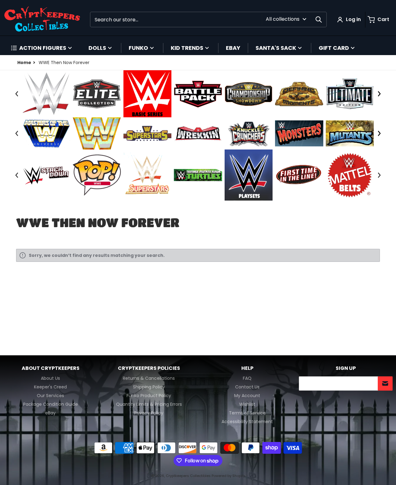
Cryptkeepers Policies (149, 368)
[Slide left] (16, 94)
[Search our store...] (318, 19)
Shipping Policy (149, 387)
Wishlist (247, 404)
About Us (50, 378)
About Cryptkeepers (51, 368)
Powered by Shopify (228, 475)
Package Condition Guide (50, 404)
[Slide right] (379, 94)
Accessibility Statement (247, 421)
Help (247, 368)
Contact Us (247, 387)
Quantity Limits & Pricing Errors (149, 404)
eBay (50, 413)
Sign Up (346, 368)
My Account (247, 395)
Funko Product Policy (149, 395)
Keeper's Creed (50, 387)
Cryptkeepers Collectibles (189, 475)
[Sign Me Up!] (385, 383)
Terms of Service (247, 413)
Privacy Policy (148, 413)
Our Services (50, 395)
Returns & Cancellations (149, 378)
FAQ (247, 378)
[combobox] (208, 19)
